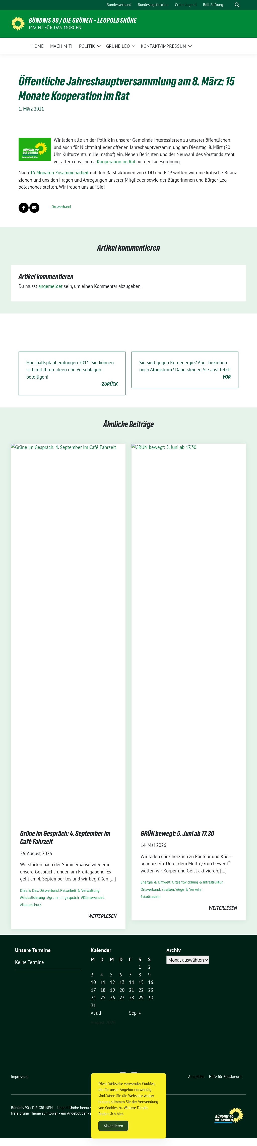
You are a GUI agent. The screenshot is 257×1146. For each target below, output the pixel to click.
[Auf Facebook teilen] (24, 208)
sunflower (50, 1113)
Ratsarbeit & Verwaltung (79, 890)
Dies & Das (29, 890)
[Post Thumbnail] (68, 632)
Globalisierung (33, 897)
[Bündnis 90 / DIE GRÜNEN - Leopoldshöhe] (18, 23)
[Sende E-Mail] (34, 208)
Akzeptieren (113, 1125)
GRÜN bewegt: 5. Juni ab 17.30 (177, 833)
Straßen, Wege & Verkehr (181, 889)
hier (120, 1113)
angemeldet (50, 286)
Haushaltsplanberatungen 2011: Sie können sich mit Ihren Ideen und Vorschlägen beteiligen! (72, 373)
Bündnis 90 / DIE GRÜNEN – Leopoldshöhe (83, 20)
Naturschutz (31, 904)
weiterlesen (102, 916)
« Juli (96, 1013)
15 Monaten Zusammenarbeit (59, 173)
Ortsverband (61, 206)
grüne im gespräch (64, 897)
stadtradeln (151, 896)
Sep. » (135, 1013)
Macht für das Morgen (55, 27)
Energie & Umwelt (155, 882)
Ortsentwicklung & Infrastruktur (197, 882)
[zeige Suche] (237, 5)
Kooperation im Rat (116, 162)
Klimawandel (93, 897)
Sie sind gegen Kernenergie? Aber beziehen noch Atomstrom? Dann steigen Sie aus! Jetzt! (185, 369)
